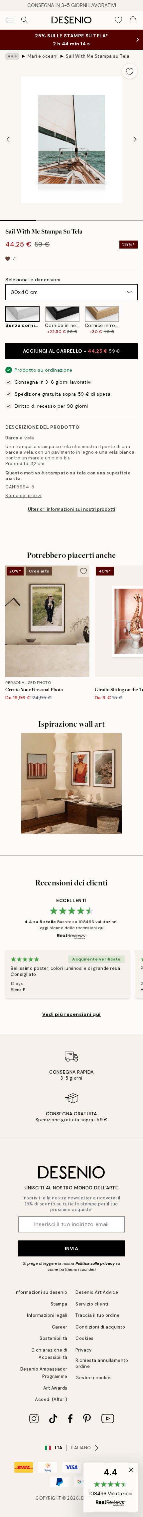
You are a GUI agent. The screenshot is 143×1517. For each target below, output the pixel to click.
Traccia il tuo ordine (97, 1315)
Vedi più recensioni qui (71, 1014)
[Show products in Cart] (133, 20)
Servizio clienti (91, 1304)
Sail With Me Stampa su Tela (97, 56)
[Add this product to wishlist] (130, 71)
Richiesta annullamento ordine (101, 1363)
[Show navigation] (10, 20)
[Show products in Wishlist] (118, 20)
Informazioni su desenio (41, 1292)
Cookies (84, 1338)
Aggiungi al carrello (71, 351)
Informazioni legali (47, 1315)
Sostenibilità (54, 1338)
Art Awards (55, 1388)
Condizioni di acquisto (100, 1327)
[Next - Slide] (135, 139)
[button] (110, 1487)
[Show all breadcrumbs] (12, 56)
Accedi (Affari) (51, 1399)
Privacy (83, 1350)
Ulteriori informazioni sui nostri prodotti (71, 509)
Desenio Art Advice (96, 1292)
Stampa (59, 1304)
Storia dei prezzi (23, 495)
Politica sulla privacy (95, 1263)
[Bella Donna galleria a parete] (71, 783)
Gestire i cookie (92, 1378)
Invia (71, 1248)
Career (60, 1327)
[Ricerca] (24, 20)
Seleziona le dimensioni (33, 280)
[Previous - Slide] (8, 139)
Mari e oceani (43, 56)
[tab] (18, 218)
